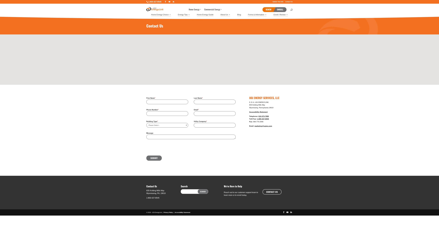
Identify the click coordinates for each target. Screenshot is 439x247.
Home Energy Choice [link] (160, 15)
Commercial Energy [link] (212, 10)
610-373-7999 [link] (263, 116)
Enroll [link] (280, 9)
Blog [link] (239, 15)
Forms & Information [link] (256, 15)
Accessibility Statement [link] (258, 112)
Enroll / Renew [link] (280, 15)
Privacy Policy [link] (168, 212)
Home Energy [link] (194, 10)
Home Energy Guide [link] (205, 15)
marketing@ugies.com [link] (263, 126)
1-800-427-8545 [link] (154, 2)
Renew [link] (268, 9)
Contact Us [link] (289, 2)
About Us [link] (224, 15)
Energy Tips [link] (183, 15)
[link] (154, 8)
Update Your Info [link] (278, 2)
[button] (165, 2)
